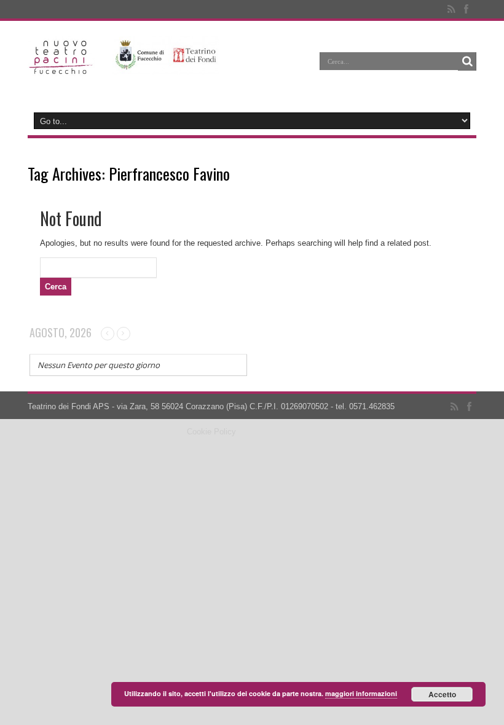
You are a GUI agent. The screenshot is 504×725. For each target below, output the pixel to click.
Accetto (442, 694)
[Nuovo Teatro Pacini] (61, 70)
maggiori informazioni (361, 693)
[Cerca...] (467, 61)
